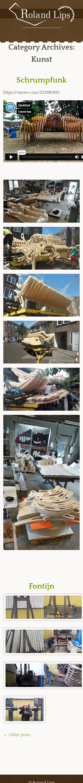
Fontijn (41, 586)
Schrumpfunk (41, 80)
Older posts (16, 735)
